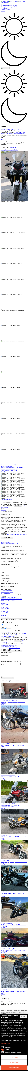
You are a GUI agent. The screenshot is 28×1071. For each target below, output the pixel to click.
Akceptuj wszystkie (14, 1067)
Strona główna (4, 6)
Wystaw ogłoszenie (5, 9)
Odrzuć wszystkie (14, 1057)
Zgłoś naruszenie (9, 677)
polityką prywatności (21, 132)
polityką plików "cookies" (7, 133)
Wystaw (3, 11)
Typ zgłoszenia (4, 664)
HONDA (16, 6)
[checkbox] (6, 1047)
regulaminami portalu (19, 133)
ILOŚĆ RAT (4, 627)
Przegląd (24, 1016)
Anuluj (2, 677)
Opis (2, 676)
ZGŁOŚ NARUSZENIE (6, 652)
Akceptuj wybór (14, 1062)
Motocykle (11, 6)
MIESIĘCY (18, 630)
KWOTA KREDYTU (6, 622)
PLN (16, 625)
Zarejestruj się (12, 147)
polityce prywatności (5, 1043)
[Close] (1, 995)
